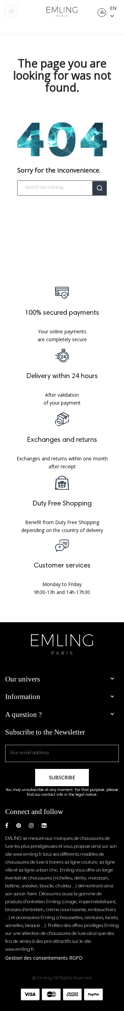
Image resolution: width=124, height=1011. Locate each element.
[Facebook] (6, 826)
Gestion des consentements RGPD (44, 958)
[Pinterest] (18, 826)
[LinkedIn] (44, 826)
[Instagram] (31, 826)
